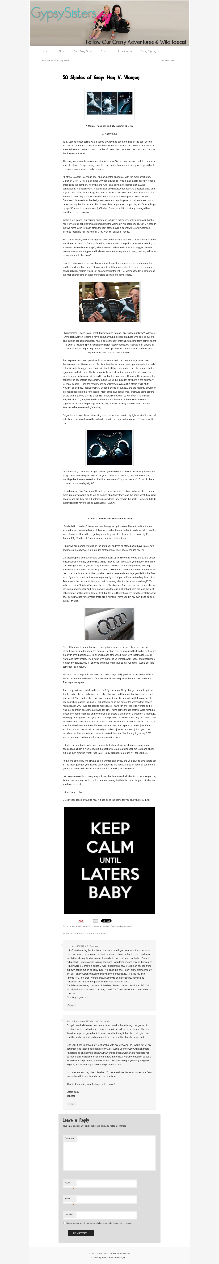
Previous (163, 61)
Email (69, 1199)
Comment (70, 1138)
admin (107, 926)
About (62, 51)
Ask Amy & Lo (83, 51)
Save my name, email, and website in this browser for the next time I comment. (100, 1223)
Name (69, 1184)
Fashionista (125, 51)
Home (47, 51)
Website (68, 1214)
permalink (128, 926)
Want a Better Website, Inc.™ (115, 1257)
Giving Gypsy (148, 51)
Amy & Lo (88, 926)
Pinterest (105, 51)
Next (174, 61)
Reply (71, 1005)
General (97, 926)
